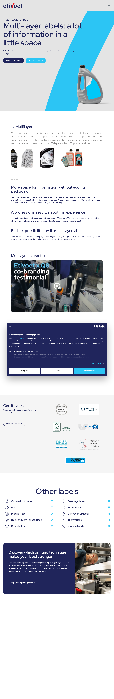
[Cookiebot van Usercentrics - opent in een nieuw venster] (95, 326)
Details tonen (96, 364)
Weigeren (24, 371)
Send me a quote (36, 60)
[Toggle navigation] (108, 5)
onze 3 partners (20, 338)
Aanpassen (55, 371)
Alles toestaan (89, 371)
